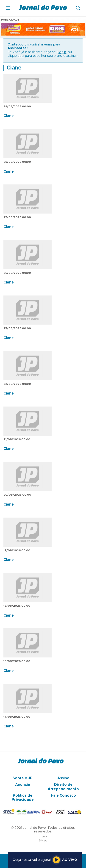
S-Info (43, 837)
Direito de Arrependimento (63, 787)
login (62, 52)
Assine (63, 778)
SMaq (43, 840)
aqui (21, 55)
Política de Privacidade (23, 798)
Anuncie (22, 785)
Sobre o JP (23, 778)
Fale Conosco (63, 795)
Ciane (14, 68)
